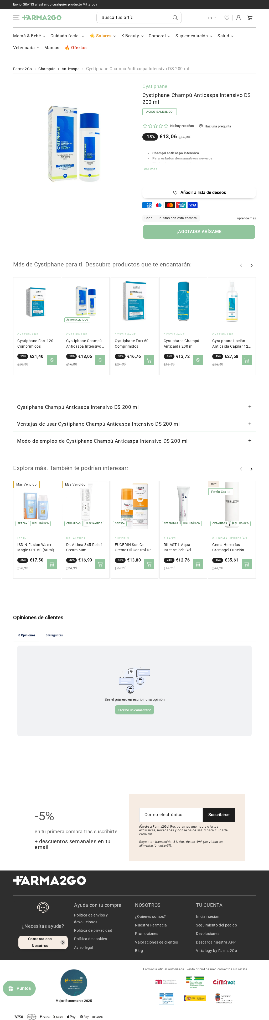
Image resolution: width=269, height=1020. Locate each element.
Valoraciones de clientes (156, 942)
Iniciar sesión (207, 916)
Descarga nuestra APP (216, 942)
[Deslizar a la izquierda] (241, 265)
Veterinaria (24, 47)
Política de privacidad (93, 930)
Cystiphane (155, 86)
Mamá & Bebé (27, 35)
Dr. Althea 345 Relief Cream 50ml (84, 547)
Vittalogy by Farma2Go (216, 951)
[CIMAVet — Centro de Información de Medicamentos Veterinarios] (224, 982)
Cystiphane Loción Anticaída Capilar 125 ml (231, 344)
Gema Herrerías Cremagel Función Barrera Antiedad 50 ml (230, 548)
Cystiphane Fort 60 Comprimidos (132, 343)
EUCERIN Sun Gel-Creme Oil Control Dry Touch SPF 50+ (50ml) (134, 548)
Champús (46, 69)
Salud (223, 35)
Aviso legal (83, 947)
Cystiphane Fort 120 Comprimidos (35, 343)
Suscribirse (219, 814)
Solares (104, 35)
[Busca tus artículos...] (175, 18)
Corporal (157, 35)
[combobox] (139, 17)
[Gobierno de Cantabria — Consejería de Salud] (224, 998)
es (210, 18)
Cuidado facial (65, 35)
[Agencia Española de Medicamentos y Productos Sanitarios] (166, 982)
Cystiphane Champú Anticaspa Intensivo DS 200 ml (84, 344)
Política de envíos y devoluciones (91, 918)
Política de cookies (90, 939)
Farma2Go (22, 69)
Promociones (146, 933)
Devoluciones (207, 933)
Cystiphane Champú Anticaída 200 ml (181, 343)
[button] (250, 17)
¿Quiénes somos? (150, 916)
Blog (139, 951)
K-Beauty (130, 35)
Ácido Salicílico (159, 112)
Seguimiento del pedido (216, 925)
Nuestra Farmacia (151, 925)
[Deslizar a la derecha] (251, 265)
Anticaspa (71, 69)
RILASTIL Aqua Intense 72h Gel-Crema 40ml (178, 548)
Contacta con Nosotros (40, 942)
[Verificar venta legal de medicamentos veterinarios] (166, 998)
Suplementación (191, 35)
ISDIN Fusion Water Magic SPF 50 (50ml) (35, 547)
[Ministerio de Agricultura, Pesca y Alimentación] (195, 998)
